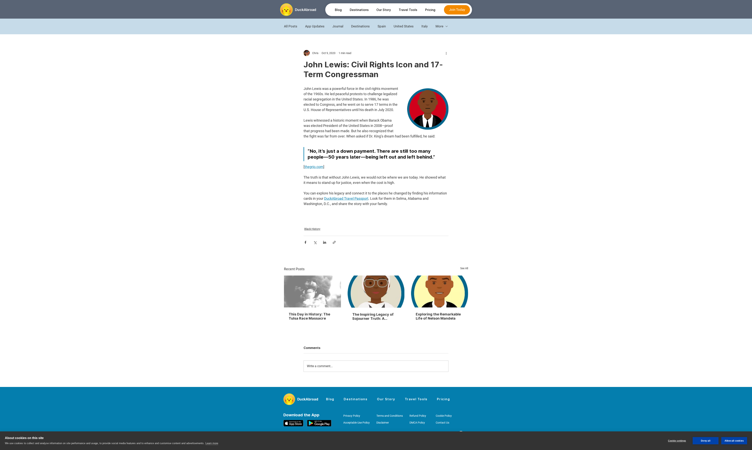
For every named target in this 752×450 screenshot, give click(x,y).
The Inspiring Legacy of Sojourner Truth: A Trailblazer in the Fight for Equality (375, 316)
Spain (382, 26)
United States (404, 26)
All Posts (290, 26)
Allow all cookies (734, 440)
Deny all (705, 440)
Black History (312, 228)
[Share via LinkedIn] (324, 242)
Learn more (211, 443)
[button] (358, 10)
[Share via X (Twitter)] (315, 242)
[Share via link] (334, 242)
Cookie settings (677, 440)
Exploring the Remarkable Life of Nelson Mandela (438, 316)
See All (464, 268)
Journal (337, 26)
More (439, 26)
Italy (424, 26)
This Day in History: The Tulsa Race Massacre (309, 316)
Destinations (360, 26)
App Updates (314, 26)
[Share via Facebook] (305, 242)
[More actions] (446, 53)
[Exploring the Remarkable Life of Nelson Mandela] (439, 291)
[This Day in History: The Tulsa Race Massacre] (312, 291)
